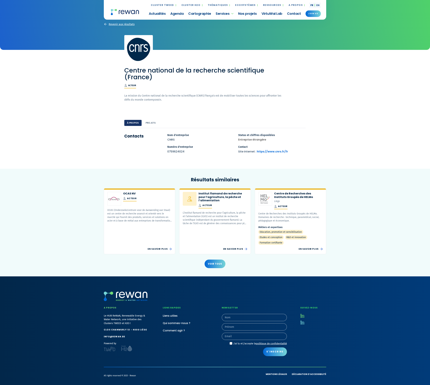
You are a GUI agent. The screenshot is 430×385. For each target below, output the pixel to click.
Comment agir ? (174, 330)
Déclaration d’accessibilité (309, 374)
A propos (296, 5)
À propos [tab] (133, 122)
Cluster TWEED (162, 5)
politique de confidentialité (271, 343)
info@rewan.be (114, 336)
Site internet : (263, 151)
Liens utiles (170, 316)
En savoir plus (158, 249)
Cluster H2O (190, 5)
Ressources (272, 5)
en (317, 5)
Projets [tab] (151, 122)
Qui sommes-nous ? (176, 323)
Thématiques (218, 5)
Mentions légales (276, 374)
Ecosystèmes (245, 5)
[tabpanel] (215, 144)
